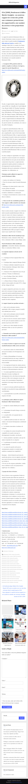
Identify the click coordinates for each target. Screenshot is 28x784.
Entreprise (6, 551)
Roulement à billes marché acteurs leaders (10, 563)
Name (4, 680)
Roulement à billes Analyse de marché (11, 554)
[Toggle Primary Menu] (25, 6)
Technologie (10, 551)
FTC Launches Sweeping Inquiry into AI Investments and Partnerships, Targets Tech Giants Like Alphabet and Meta (14, 731)
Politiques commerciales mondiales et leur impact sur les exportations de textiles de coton (13, 743)
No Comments (7, 33)
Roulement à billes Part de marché (9, 575)
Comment (4, 658)
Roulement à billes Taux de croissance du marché (12, 580)
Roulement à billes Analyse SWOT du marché (11, 556)
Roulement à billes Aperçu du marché (9, 558)
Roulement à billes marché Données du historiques (12, 569)
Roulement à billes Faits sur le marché (10, 562)
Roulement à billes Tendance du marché (10, 582)
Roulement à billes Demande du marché (10, 560)
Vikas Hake (15, 31)
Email (4, 687)
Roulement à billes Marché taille (8, 571)
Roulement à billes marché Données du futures (11, 567)
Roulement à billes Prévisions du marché (10, 578)
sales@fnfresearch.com (12, 545)
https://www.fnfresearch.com (8, 547)
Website (4, 694)
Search (5, 715)
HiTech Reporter (14, 2)
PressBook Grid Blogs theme (16, 782)
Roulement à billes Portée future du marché (11, 576)
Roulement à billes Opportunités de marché (11, 573)
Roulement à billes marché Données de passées (11, 565)
